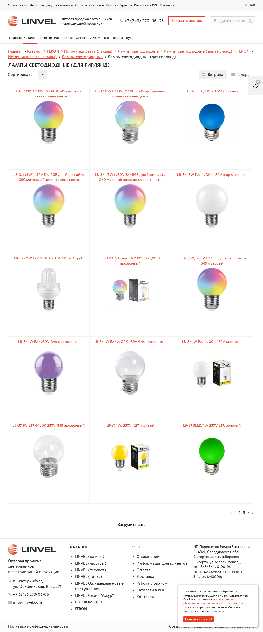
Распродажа (64, 38)
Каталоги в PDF (146, 5)
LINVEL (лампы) (89, 557)
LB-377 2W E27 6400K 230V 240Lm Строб (48, 258)
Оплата (81, 5)
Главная (15, 38)
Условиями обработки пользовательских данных (210, 601)
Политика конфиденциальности (38, 626)
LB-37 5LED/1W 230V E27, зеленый (212, 425)
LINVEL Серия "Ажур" (94, 595)
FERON (81, 609)
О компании (17, 5)
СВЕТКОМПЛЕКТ (90, 602)
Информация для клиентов (51, 5)
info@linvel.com (27, 602)
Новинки (45, 38)
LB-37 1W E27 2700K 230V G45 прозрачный (130, 342)
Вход (251, 5)
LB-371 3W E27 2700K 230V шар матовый (211, 175)
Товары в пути (122, 38)
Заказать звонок (187, 21)
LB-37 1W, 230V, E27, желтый (130, 425)
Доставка (96, 5)
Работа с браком (119, 5)
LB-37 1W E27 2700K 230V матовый (211, 342)
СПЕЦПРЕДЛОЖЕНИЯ (92, 38)
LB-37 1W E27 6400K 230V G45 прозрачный (49, 425)
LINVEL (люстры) (90, 563)
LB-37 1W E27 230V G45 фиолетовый (48, 342)
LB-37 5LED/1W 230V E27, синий (211, 91)
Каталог (30, 38)
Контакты (167, 5)
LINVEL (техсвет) (90, 570)
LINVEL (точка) (88, 577)
